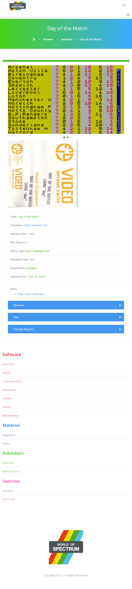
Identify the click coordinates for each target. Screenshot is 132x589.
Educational (9, 389)
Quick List (8, 364)
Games (7, 372)
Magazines (9, 435)
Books (6, 443)
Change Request (23, 329)
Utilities (7, 398)
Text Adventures (13, 381)
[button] (128, 14)
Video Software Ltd (35, 225)
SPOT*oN (8, 499)
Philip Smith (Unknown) (30, 294)
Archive (48, 39)
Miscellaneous (11, 415)
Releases (18, 305)
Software (67, 39)
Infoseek (8, 490)
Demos (7, 407)
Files (16, 317)
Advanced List (11, 471)
